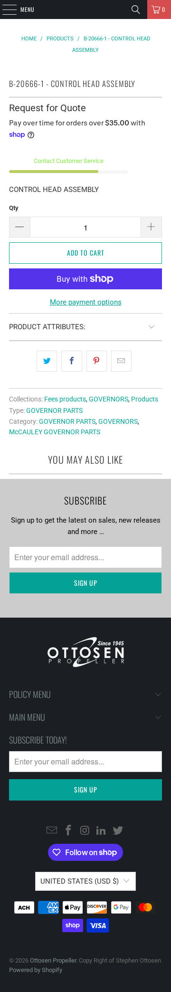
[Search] (136, 9)
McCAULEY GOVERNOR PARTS (54, 432)
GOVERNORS (108, 399)
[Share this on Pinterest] (96, 361)
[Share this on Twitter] (47, 361)
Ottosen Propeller (53, 960)
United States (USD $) (79, 881)
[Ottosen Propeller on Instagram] (85, 831)
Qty (14, 207)
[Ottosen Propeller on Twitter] (118, 831)
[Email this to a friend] (121, 361)
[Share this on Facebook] (71, 361)
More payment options (86, 302)
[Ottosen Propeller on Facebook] (68, 831)
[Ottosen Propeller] (85, 9)
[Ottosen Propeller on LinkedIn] (102, 831)
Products (144, 399)
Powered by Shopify (35, 969)
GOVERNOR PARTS (54, 410)
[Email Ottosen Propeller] (52, 831)
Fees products (65, 399)
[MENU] (4, 9)
